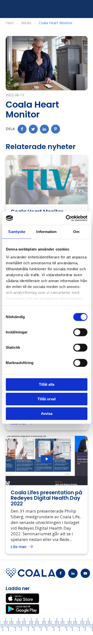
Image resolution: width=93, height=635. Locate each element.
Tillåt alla (46, 384)
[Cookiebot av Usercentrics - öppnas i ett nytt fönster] (66, 218)
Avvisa (46, 413)
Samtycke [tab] (16, 232)
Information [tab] (46, 232)
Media (26, 22)
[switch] (80, 332)
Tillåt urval (46, 399)
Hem (10, 22)
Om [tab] (76, 232)
